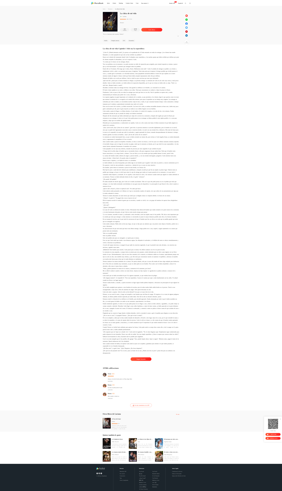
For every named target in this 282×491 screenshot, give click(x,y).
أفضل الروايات (142, 478)
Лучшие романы (142, 484)
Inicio (104, 9)
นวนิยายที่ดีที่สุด (142, 486)
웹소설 (140, 473)
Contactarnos (122, 475)
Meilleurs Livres (142, 482)
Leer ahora (152, 30)
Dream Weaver (141, 454)
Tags (121, 478)
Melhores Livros (155, 480)
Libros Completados (124, 480)
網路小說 (141, 480)
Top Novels (141, 471)
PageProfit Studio (168, 441)
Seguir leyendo (141, 359)
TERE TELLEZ (115, 441)
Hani (139, 441)
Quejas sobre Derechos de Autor (179, 475)
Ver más (177, 414)
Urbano (113, 421)
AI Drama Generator (143, 489)
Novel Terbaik (155, 484)
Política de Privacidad (176, 473)
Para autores (122, 473)
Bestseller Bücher (156, 473)
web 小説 (154, 482)
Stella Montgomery (168, 454)
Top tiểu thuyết (142, 475)
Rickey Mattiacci (115, 454)
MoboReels (154, 486)
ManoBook (104, 476)
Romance (110, 9)
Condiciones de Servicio (177, 471)
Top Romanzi (155, 478)
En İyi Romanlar (155, 475)
